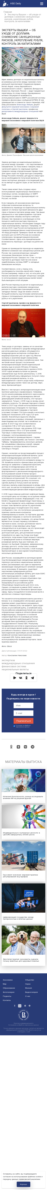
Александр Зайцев (25, 105)
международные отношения (18, 663)
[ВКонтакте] (20, 678)
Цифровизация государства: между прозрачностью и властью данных (18, 918)
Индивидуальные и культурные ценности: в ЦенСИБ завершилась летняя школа (21, 834)
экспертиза (8, 660)
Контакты (7, 1000)
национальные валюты (15, 669)
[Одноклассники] (26, 678)
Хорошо (23, 1184)
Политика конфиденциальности (23, 1023)
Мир (4, 984)
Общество (29, 980)
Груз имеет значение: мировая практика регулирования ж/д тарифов (20, 876)
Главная (8, 12)
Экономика (8, 980)
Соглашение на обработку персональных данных (23, 1025)
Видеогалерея (31, 992)
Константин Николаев (17, 655)
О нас (27, 996)
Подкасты (7, 996)
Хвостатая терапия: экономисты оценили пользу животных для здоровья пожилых (21, 960)
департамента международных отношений (20, 111)
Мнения (28, 988)
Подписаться (23, 720)
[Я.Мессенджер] (14, 678)
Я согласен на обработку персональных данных (23, 726)
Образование (9, 988)
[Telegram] (32, 678)
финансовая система (14, 666)
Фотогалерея (8, 992)
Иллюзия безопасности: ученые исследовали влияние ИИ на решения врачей (23, 797)
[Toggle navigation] (42, 3)
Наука (27, 984)
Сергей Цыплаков (20, 109)
